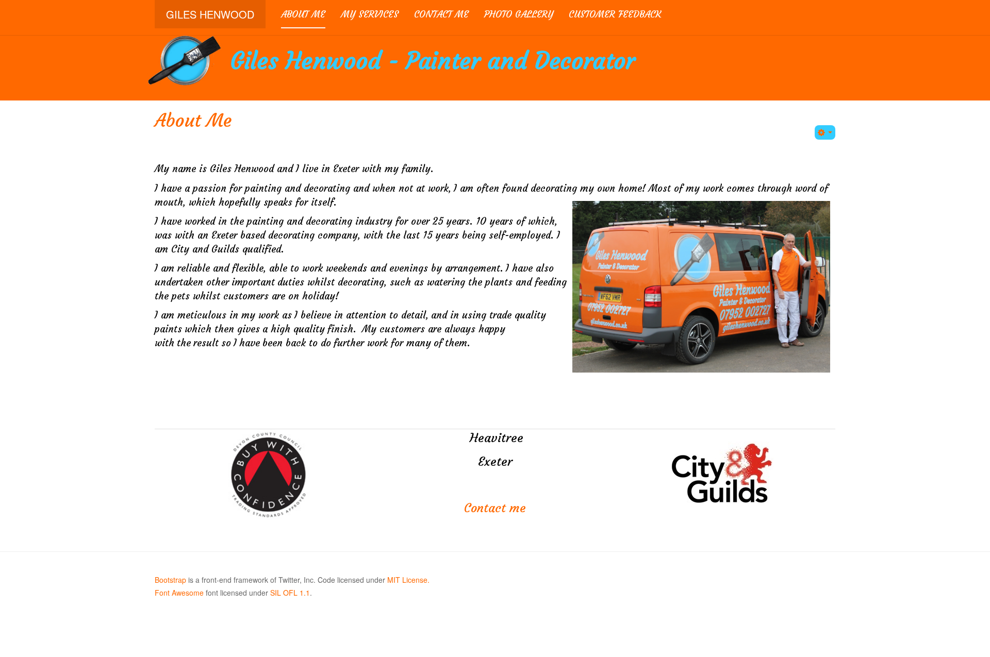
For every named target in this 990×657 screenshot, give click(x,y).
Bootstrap (170, 580)
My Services (370, 14)
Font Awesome (179, 592)
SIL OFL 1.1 (290, 592)
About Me (303, 14)
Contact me (441, 14)
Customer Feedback (615, 14)
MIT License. (408, 580)
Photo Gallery (518, 14)
